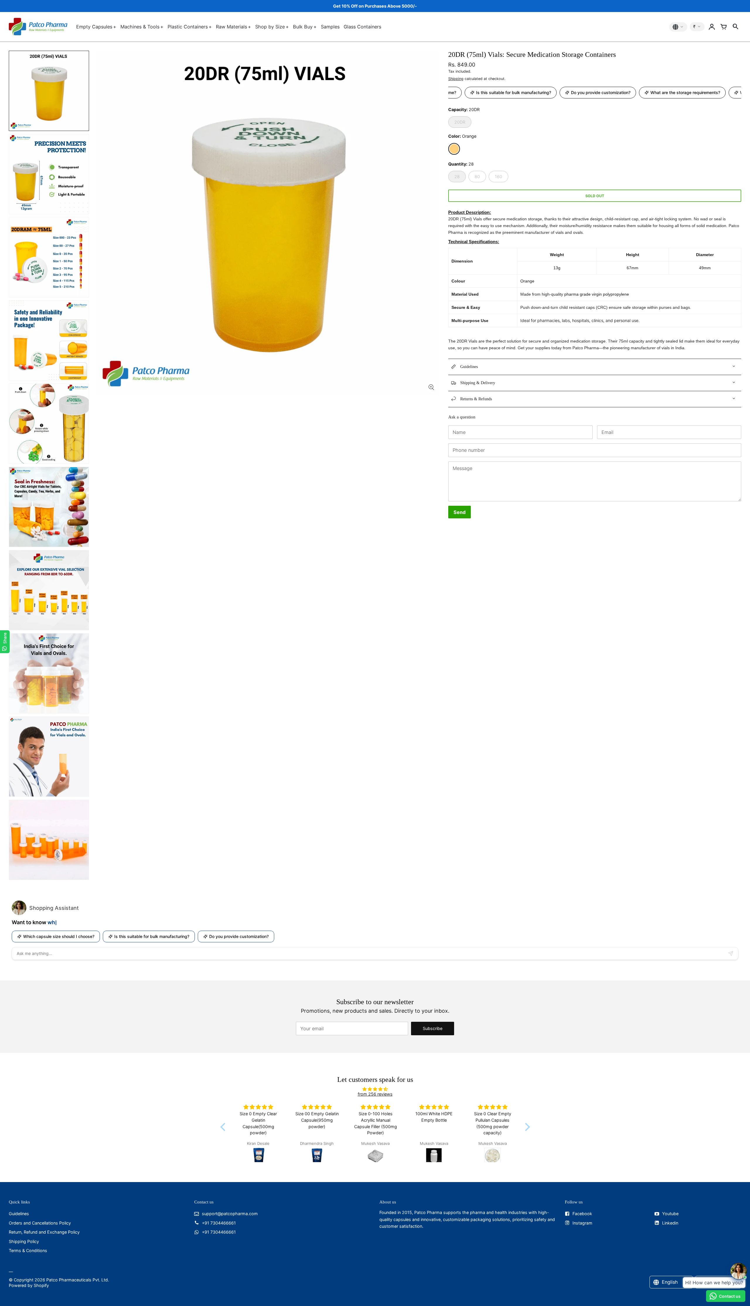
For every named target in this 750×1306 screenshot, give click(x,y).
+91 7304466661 (219, 1222)
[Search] (735, 27)
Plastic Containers (188, 27)
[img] (375, 1089)
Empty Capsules (94, 27)
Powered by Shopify (29, 1285)
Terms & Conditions (28, 1250)
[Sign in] (712, 27)
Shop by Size (270, 27)
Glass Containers (362, 27)
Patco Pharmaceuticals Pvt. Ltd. (77, 1279)
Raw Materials (231, 27)
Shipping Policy (24, 1241)
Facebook (582, 1213)
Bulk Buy (303, 27)
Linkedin (670, 1222)
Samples (330, 27)
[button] (224, 1127)
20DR (459, 122)
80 (477, 176)
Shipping (455, 78)
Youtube (670, 1213)
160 (498, 176)
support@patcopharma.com (230, 1213)
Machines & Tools (139, 27)
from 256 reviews (375, 1094)
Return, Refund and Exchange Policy (44, 1232)
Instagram (582, 1222)
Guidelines (19, 1213)
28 (457, 176)
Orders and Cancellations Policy (40, 1222)
